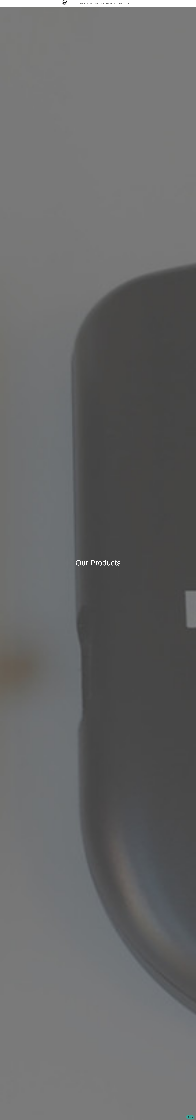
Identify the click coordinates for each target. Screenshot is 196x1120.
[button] (131, 3)
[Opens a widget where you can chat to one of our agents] (190, 1117)
